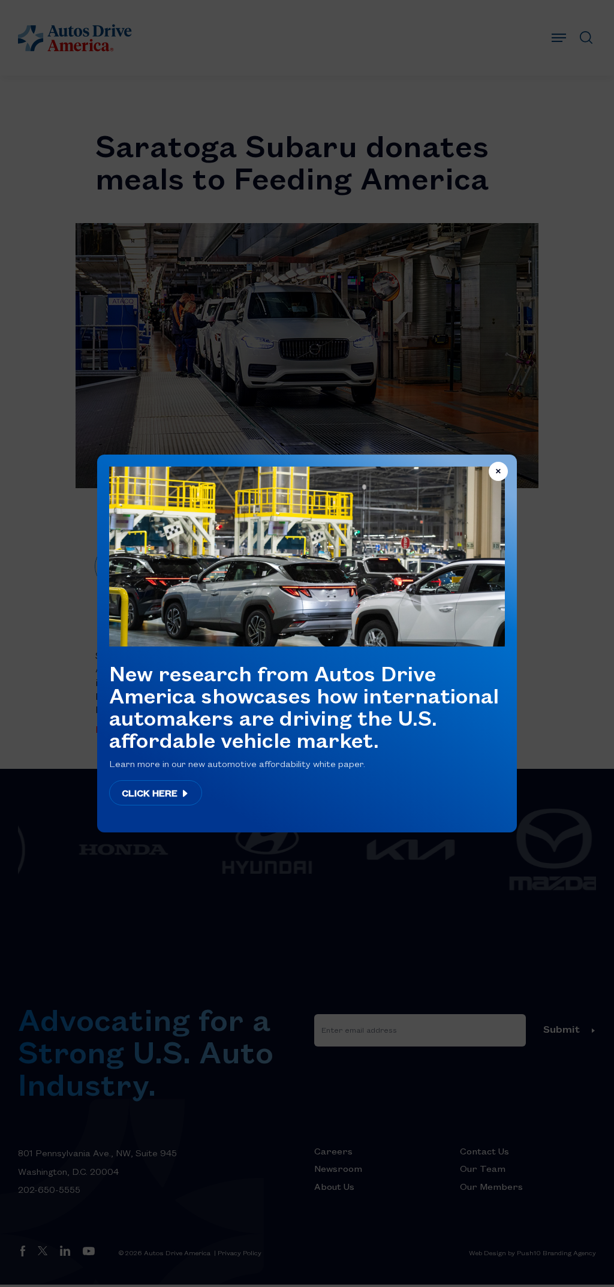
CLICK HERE (151, 793)
